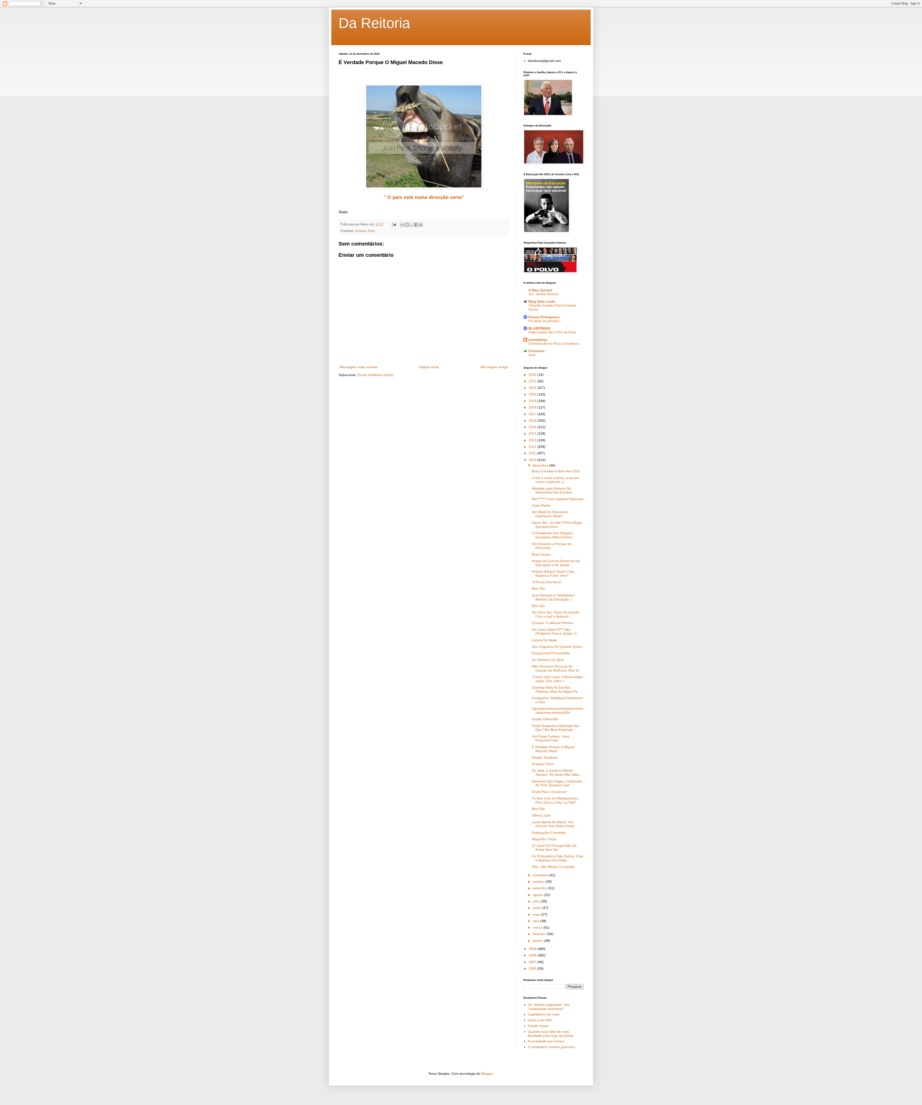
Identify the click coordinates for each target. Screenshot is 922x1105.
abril (536, 921)
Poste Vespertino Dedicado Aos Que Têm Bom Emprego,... (555, 728)
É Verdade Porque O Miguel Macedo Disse (553, 749)
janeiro (538, 941)
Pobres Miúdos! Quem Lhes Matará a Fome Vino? (553, 573)
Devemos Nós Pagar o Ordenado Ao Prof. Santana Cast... (557, 783)
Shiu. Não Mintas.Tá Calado (553, 867)
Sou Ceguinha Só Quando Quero (557, 647)
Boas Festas (541, 554)
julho (537, 901)
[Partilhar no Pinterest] (420, 224)
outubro (539, 881)
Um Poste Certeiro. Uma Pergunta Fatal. (550, 738)
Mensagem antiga (494, 367)
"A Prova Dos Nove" (547, 582)
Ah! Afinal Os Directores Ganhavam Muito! (550, 514)
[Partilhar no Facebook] (416, 224)
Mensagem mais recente (358, 367)
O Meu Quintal (540, 290)
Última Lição (541, 815)
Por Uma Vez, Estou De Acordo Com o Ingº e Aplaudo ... (555, 614)
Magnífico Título (544, 839)
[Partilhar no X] (411, 224)
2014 (533, 433)
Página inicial (429, 367)
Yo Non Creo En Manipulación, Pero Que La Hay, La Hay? (555, 800)
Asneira (360, 231)
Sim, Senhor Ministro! (543, 294)
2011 (533, 453)
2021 (533, 388)
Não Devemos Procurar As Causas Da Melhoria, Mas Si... (557, 668)
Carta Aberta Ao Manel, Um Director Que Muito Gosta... (554, 824)
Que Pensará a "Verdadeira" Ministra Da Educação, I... (553, 597)
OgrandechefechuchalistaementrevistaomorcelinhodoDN (557, 711)
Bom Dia (538, 588)
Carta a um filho (540, 1020)
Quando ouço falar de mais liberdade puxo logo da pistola (550, 1034)
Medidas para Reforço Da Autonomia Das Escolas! (552, 490)
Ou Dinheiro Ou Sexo (548, 660)
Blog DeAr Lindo (542, 301)
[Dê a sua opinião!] (407, 224)
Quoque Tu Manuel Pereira (552, 623)
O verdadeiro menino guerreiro (551, 1047)
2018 (533, 407)
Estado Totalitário (545, 757)
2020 (533, 394)
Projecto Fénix (543, 764)
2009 (533, 949)
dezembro (541, 465)
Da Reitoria (374, 23)
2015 (533, 427)
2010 (533, 460)
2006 (533, 968)
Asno (371, 231)
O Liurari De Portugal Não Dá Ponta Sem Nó (554, 848)
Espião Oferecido (545, 719)
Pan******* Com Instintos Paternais (557, 499)
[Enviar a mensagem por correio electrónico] (393, 224)
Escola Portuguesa (543, 317)
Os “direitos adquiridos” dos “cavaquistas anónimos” (549, 1007)
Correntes (536, 351)
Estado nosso (538, 1026)
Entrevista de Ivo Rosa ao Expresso (553, 343)
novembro (541, 875)
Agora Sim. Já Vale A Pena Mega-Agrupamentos (557, 524)
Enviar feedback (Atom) (376, 375)
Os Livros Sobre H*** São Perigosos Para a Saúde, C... (556, 632)
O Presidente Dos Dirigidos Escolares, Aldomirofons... (553, 535)
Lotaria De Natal (544, 640)
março (538, 927)
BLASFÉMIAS (539, 328)
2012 (533, 447)
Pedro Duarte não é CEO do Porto (552, 332)
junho (537, 908)
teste (531, 355)
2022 (533, 381)
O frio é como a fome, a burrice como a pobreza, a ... (555, 480)
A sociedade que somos (546, 1041)
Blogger (487, 1073)
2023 (533, 375)
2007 (533, 962)
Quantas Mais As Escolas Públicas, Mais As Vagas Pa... (556, 689)
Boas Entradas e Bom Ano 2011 (556, 471)
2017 (533, 414)
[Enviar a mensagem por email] (402, 224)
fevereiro (540, 934)
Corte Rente (541, 505)
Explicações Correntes (549, 833)
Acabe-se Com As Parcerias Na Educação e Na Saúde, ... (556, 563)
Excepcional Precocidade (551, 653)
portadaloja (537, 340)
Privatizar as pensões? (544, 321)
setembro (540, 888)
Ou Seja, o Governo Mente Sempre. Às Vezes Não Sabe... (557, 772)
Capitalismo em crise (543, 1014)
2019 (533, 401)
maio (537, 914)
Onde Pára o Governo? (549, 792)
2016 (533, 420)
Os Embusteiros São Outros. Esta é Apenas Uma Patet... (557, 858)
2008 (533, 955)
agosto (538, 895)
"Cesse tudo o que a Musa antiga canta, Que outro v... (557, 679)
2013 (533, 440)
